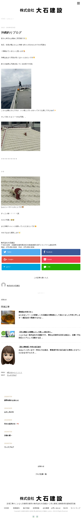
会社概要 (46, 508)
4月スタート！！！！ (14, 372)
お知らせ (4, 299)
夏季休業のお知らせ (11, 400)
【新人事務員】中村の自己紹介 (30, 347)
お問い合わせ (56, 508)
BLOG (65, 508)
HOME (6, 508)
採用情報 (36, 508)
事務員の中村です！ (26, 312)
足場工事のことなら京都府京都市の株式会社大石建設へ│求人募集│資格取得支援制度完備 (41, 503)
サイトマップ (75, 508)
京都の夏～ (8, 435)
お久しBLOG (9, 412)
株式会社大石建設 (13, 286)
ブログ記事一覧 (41, 474)
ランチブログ (12, 375)
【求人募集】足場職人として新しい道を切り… (35, 332)
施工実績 (26, 508)
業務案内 (16, 508)
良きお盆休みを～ (10, 424)
